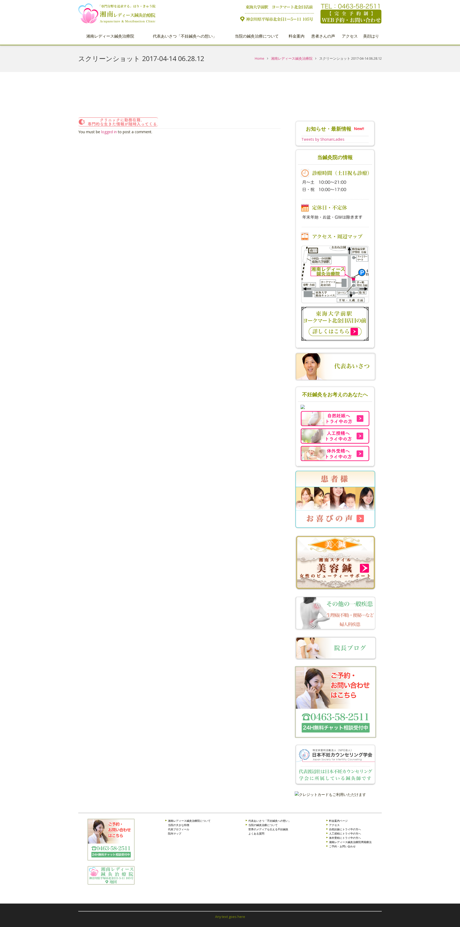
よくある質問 (256, 833)
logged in (109, 131)
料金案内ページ (338, 821)
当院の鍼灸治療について (263, 825)
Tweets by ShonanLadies (322, 139)
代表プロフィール (178, 829)
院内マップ (174, 833)
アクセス (334, 825)
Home (259, 58)
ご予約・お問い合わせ (342, 846)
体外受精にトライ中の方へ (345, 838)
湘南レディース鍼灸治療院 (292, 58)
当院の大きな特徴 (178, 825)
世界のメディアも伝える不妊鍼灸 (268, 829)
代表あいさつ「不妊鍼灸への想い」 (269, 821)
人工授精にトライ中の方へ (345, 833)
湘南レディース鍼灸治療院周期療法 (350, 842)
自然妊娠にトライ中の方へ (345, 829)
